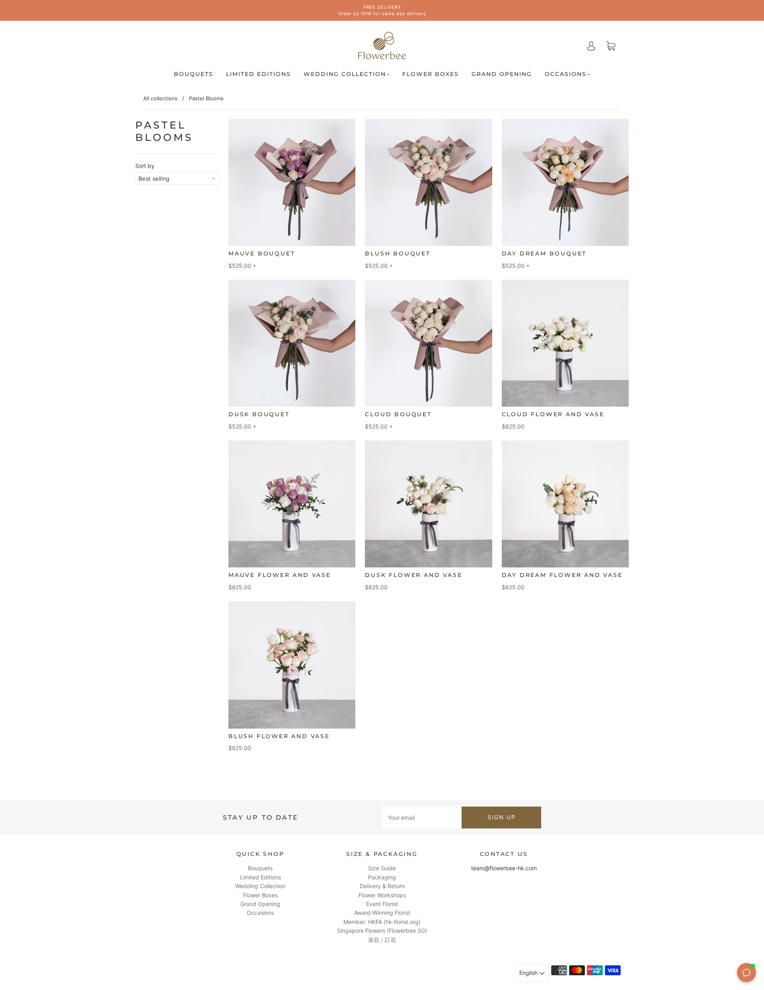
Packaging (382, 877)
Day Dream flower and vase (562, 575)
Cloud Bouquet (398, 414)
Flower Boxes (430, 74)
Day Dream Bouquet (544, 253)
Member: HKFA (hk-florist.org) (382, 921)
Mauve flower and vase (279, 575)
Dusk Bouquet (259, 414)
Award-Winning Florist (382, 912)
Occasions (566, 74)
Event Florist (382, 903)
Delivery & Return (382, 886)
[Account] (591, 46)
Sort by (144, 166)
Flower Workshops (382, 895)
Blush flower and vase (279, 736)
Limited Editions (258, 74)
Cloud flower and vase (553, 414)
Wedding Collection (345, 74)
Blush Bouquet (397, 253)
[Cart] (611, 46)
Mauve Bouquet (261, 253)
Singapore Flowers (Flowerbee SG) (382, 930)
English (529, 972)
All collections (160, 98)
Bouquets (193, 74)
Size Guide (382, 868)
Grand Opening (502, 74)
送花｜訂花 (382, 939)
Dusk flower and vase (413, 575)
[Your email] (422, 817)
